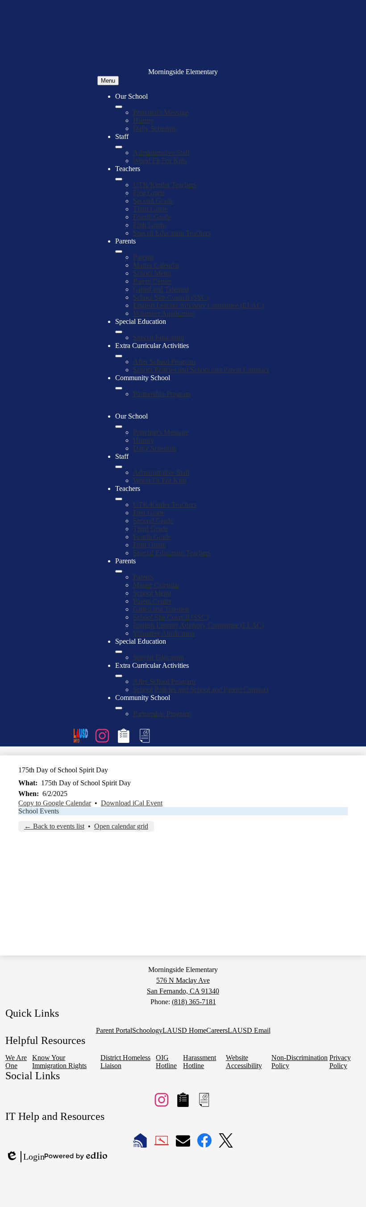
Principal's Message (160, 112)
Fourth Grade (152, 217)
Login (25, 1157)
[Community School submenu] (118, 388)
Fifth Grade (149, 225)
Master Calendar (156, 265)
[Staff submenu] (118, 147)
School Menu (152, 273)
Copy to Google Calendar (54, 803)
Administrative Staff (161, 152)
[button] (118, 426)
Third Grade (150, 209)
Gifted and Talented (161, 289)
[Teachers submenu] (118, 179)
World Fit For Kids (160, 160)
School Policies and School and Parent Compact (201, 369)
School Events (38, 811)
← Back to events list (54, 826)
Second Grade (153, 201)
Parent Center (152, 281)
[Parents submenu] (118, 251)
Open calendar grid (121, 826)
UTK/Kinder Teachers (164, 185)
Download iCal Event (131, 803)
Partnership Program (162, 394)
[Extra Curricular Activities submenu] (118, 356)
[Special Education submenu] (118, 332)
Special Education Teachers (172, 233)
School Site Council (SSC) (170, 297)
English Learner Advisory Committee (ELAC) (198, 305)
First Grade (149, 193)
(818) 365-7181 (194, 1002)
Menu (108, 80)
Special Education (158, 337)
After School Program (164, 361)
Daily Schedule (154, 128)
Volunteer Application (164, 313)
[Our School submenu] (118, 106)
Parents (143, 257)
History (143, 120)
